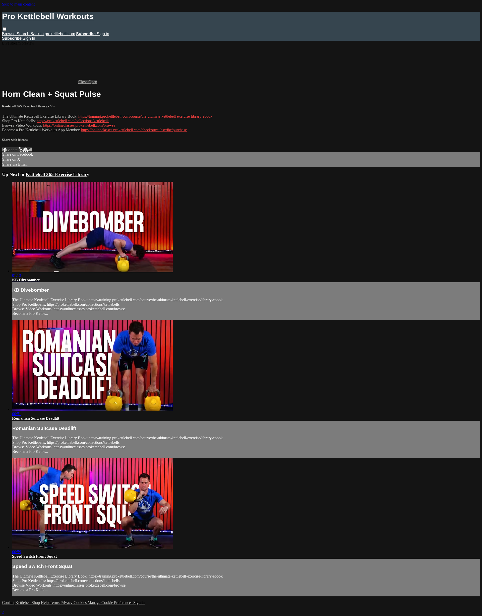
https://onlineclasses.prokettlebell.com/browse (79, 125)
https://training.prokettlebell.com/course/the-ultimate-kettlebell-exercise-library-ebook (145, 116)
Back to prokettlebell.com (52, 34)
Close (83, 82)
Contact (8, 602)
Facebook (10, 149)
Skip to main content (18, 4)
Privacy (67, 602)
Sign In (29, 38)
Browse (9, 34)
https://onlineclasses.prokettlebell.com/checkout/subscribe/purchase (134, 130)
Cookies (81, 602)
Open (92, 82)
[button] (4, 29)
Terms (55, 602)
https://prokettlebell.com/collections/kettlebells (73, 121)
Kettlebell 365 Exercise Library (25, 106)
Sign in (103, 34)
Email (27, 149)
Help (45, 602)
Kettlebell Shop (27, 602)
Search (23, 34)
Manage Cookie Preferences (110, 602)
